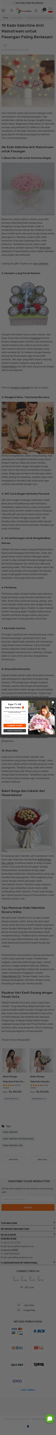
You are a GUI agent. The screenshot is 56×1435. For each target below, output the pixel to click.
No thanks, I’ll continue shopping (14, 730)
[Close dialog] (53, 702)
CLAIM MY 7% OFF (14, 725)
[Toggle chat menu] (49, 1418)
